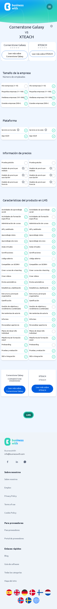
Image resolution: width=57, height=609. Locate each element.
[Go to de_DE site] (25, 592)
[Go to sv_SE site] (28, 600)
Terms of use (9, 504)
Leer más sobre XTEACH (42, 53)
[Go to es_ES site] (9, 592)
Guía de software (11, 564)
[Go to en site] (36, 600)
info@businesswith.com (14, 453)
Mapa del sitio (10, 581)
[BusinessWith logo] (14, 7)
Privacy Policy (10, 496)
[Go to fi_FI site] (40, 592)
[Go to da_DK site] (32, 592)
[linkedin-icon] (17, 462)
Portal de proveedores (14, 538)
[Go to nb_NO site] (21, 600)
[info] (51, 26)
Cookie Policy (10, 512)
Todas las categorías (13, 572)
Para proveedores (12, 530)
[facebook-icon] (7, 462)
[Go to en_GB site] (17, 592)
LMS (28, 414)
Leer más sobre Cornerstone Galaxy (14, 55)
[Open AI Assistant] (25, 462)
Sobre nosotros (10, 479)
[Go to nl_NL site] (48, 592)
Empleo (7, 487)
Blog (6, 555)
